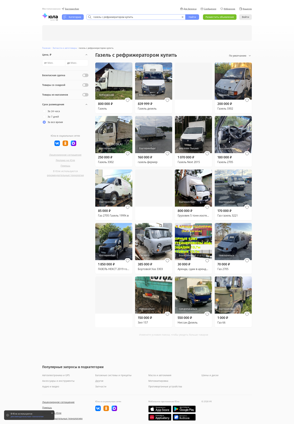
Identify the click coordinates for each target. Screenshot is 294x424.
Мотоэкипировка (158, 380)
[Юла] (50, 15)
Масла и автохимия (159, 375)
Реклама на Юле (65, 160)
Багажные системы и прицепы (113, 375)
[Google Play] (184, 409)
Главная (46, 48)
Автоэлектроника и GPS (56, 375)
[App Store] (159, 409)
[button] (127, 100)
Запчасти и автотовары (65, 48)
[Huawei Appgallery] (159, 417)
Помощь (65, 165)
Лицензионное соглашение (65, 154)
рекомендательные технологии (65, 175)
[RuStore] (184, 417)
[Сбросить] (182, 17)
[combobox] (135, 17)
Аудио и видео (50, 386)
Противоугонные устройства (165, 386)
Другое (99, 380)
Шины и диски (209, 375)
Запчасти (100, 386)
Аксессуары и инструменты (58, 380)
